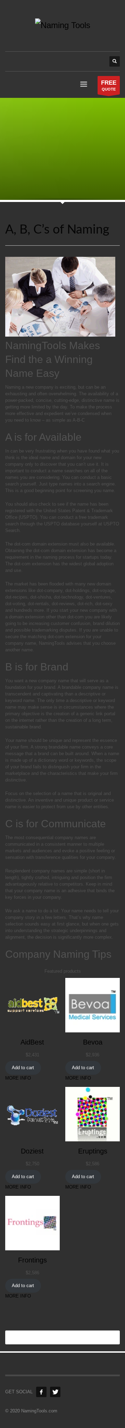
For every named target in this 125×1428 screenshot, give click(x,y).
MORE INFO (18, 1078)
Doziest (32, 1151)
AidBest (32, 1042)
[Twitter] (55, 1392)
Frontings (32, 1260)
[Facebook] (41, 1392)
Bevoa (92, 1042)
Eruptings (92, 1151)
